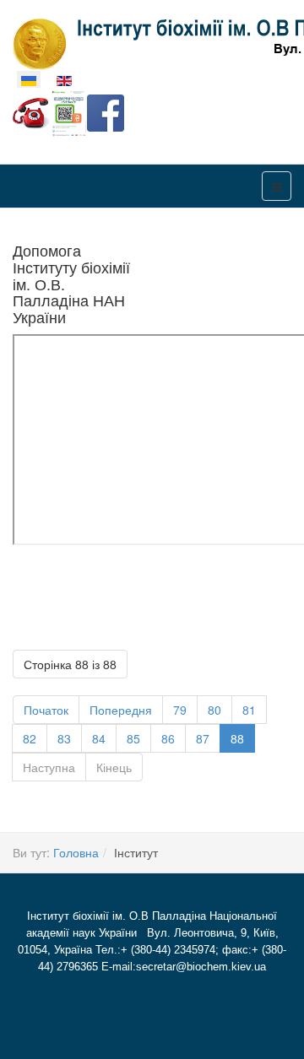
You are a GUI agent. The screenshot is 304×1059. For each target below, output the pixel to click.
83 (64, 738)
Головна (76, 852)
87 (202, 738)
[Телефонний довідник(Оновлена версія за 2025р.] (31, 111)
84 (99, 738)
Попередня (121, 709)
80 (214, 709)
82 (29, 738)
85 (133, 738)
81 (249, 709)
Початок (46, 709)
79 (180, 709)
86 (168, 738)
